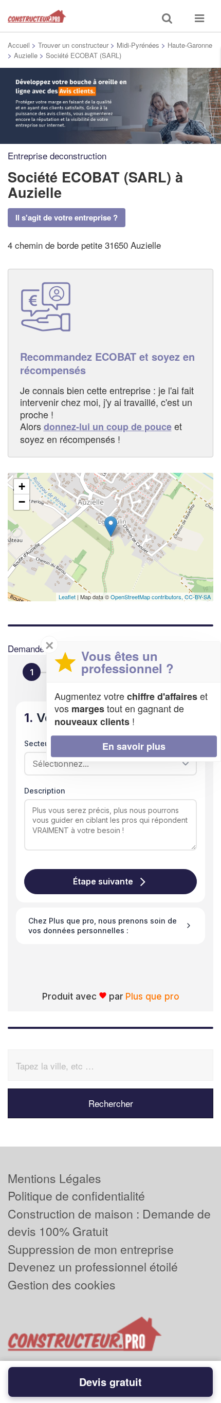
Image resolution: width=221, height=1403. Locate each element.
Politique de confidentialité (76, 1195)
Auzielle (26, 55)
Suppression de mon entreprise (91, 1249)
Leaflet (67, 597)
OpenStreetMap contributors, (147, 597)
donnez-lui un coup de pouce (108, 426)
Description (44, 790)
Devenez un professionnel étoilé (93, 1266)
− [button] (22, 501)
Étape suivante (103, 881)
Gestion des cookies (62, 1284)
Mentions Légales (54, 1178)
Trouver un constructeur (73, 45)
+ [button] (22, 486)
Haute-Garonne (190, 45)
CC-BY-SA (198, 597)
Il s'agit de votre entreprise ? (66, 217)
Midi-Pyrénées (138, 45)
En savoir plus (133, 746)
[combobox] (106, 763)
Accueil (19, 45)
